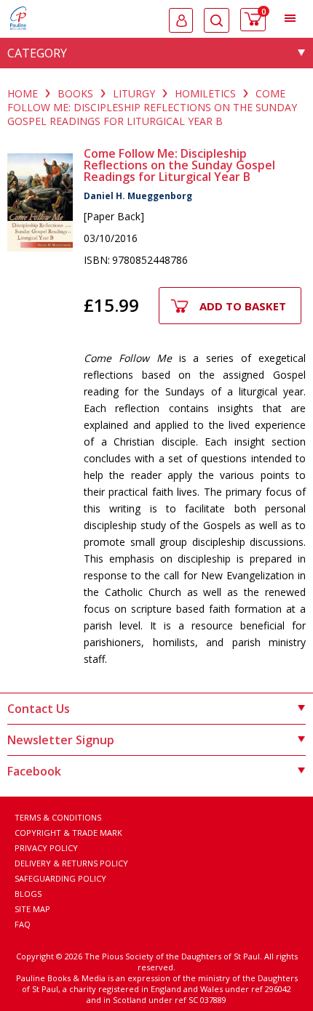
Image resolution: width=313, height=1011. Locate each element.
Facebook (34, 771)
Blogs (28, 893)
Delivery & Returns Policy (71, 863)
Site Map (32, 908)
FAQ (23, 924)
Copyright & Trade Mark (68, 832)
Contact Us (38, 709)
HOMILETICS (205, 93)
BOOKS (75, 93)
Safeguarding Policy (60, 878)
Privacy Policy (46, 847)
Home (22, 93)
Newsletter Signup (60, 740)
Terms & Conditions (58, 817)
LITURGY (134, 93)
